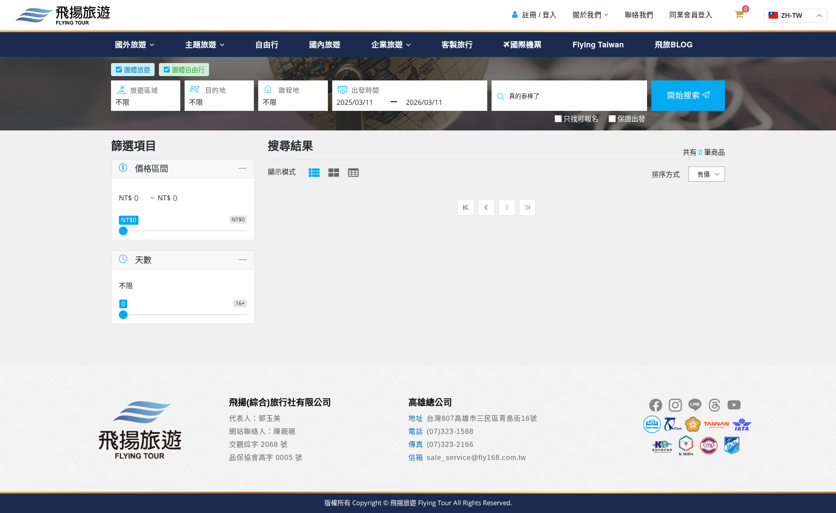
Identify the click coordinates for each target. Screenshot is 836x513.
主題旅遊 (202, 44)
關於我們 (587, 15)
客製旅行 (457, 44)
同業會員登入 (690, 15)
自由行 (267, 44)
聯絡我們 (638, 15)
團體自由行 (188, 69)
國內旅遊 (324, 44)
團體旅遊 (137, 69)
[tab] (314, 173)
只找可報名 (580, 118)
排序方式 (666, 174)
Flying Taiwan (598, 44)
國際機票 (526, 44)
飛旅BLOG (674, 44)
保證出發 (631, 118)
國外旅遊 (131, 44)
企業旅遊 (388, 44)
